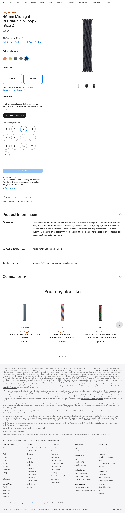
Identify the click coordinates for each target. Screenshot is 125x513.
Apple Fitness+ (31, 474)
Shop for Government (81, 487)
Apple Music (31, 468)
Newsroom (102, 474)
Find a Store (55, 448)
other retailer (35, 503)
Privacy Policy (44, 509)
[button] (115, 2)
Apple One (30, 462)
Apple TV (30, 465)
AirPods (5, 466)
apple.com (13, 370)
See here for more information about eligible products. (104, 370)
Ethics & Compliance (105, 487)
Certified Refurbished (58, 463)
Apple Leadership (104, 478)
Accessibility (102, 448)
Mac (4, 451)
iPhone (5, 457)
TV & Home (6, 470)
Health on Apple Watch (82, 476)
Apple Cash (6, 496)
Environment (102, 454)
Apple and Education (81, 459)
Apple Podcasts (32, 481)
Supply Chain (102, 466)
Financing (54, 473)
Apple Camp (55, 457)
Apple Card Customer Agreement (92, 399)
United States (117, 509)
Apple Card (6, 490)
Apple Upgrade (56, 466)
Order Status (55, 479)
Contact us (26, 198)
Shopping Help (55, 482)
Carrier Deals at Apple (58, 476)
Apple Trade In (55, 470)
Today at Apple (56, 454)
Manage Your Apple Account (36, 448)
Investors (101, 484)
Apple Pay (6, 493)
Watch (10, 440)
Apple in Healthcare (81, 473)
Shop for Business (80, 451)
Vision (5, 463)
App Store (30, 487)
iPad (4, 454)
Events (100, 490)
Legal (78, 509)
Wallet (5, 487)
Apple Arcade (31, 471)
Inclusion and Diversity (106, 457)
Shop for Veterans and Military (84, 490)
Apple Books (31, 484)
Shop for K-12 (79, 462)
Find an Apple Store (22, 503)
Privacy (101, 460)
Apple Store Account (34, 451)
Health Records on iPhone (83, 479)
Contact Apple (103, 493)
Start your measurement (14, 115)
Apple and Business (81, 448)
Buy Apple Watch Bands (24, 440)
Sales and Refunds (68, 509)
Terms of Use (55, 509)
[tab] (79, 86)
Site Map (85, 509)
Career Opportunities (105, 481)
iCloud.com (30, 454)
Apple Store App (56, 460)
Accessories (7, 476)
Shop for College (80, 465)
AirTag (5, 473)
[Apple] (3, 440)
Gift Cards (6, 479)
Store (4, 448)
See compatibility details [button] (12, 90)
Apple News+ (31, 478)
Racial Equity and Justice (106, 463)
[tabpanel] (87, 46)
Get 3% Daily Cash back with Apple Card (21, 42)
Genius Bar (54, 451)
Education (101, 451)
